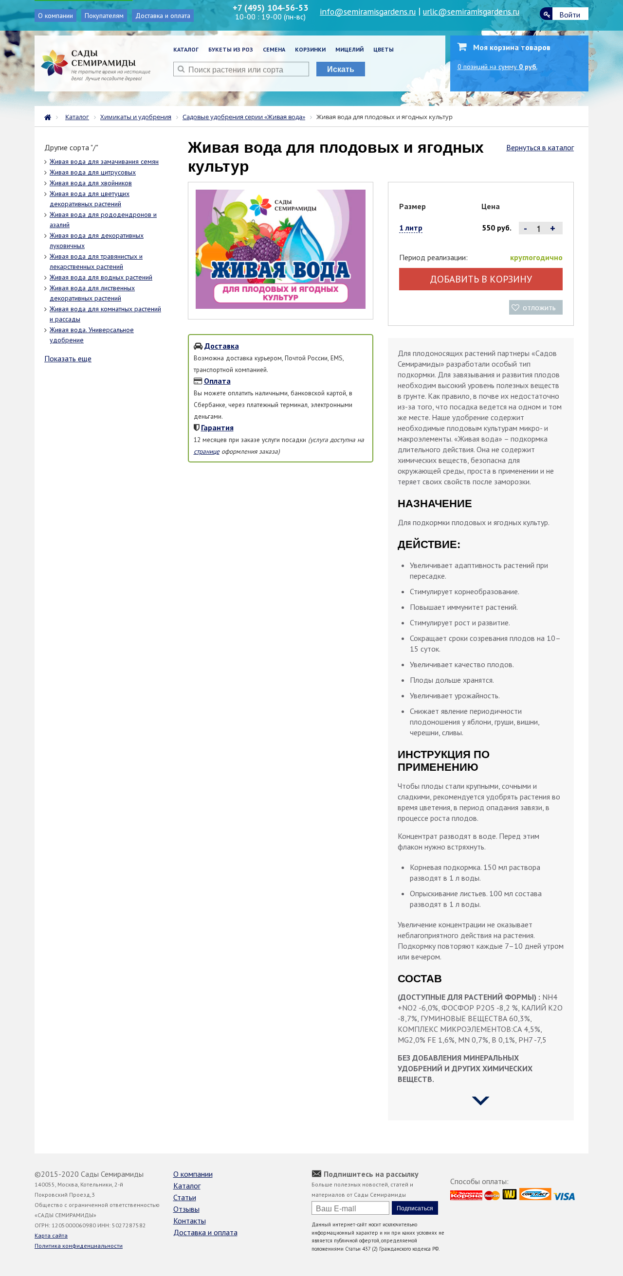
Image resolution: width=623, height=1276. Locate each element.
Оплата (217, 381)
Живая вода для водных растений (101, 277)
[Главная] (50, 116)
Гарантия (217, 427)
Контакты (189, 1220)
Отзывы (186, 1209)
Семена (274, 49)
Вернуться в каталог (540, 147)
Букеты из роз (230, 49)
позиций (497, 66)
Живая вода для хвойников (91, 182)
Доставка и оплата (162, 15)
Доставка (221, 346)
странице (207, 451)
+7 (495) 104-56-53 (270, 7)
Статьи (184, 1197)
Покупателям (104, 15)
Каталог (186, 49)
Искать (340, 68)
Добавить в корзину (481, 279)
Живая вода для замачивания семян (104, 161)
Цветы (383, 49)
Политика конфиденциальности (79, 1245)
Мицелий (349, 49)
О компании (55, 15)
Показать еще (68, 358)
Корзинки (310, 49)
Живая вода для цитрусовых (93, 172)
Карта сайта (51, 1235)
